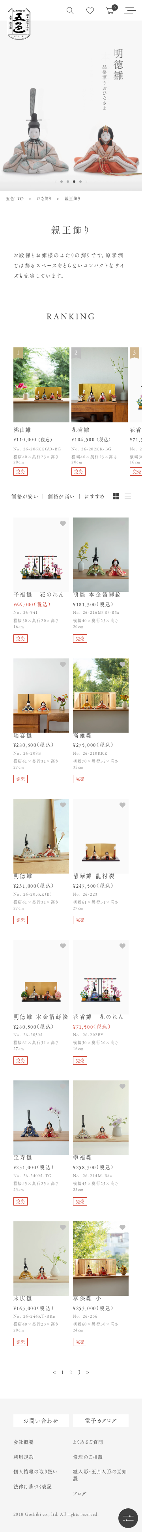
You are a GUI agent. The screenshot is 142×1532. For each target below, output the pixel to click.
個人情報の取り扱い (35, 1471)
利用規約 (23, 1457)
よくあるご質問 (88, 1442)
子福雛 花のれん (39, 594)
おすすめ (94, 496)
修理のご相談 (88, 1457)
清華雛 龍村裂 (94, 876)
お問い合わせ (40, 1420)
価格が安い (25, 496)
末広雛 (23, 1298)
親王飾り (72, 199)
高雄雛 (83, 735)
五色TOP (15, 199)
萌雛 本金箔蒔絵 (97, 594)
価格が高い (61, 496)
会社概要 (23, 1442)
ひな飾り (44, 199)
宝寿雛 (23, 1157)
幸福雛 (83, 1157)
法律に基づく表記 (32, 1486)
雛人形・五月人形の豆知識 (100, 1475)
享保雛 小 (87, 1298)
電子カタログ (101, 1420)
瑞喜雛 (23, 735)
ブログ (80, 1493)
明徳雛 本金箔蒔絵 (41, 1017)
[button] (61, 181)
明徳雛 (23, 876)
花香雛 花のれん (99, 1017)
